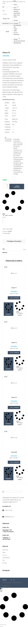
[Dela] (3, 624)
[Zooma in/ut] (0, 624)
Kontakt (4, 563)
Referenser (5, 550)
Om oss (4, 555)
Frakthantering (6, 557)
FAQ (3, 10)
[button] (8, 309)
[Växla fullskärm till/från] (2, 624)
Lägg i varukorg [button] (14, 297)
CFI (9, 233)
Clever (10, 231)
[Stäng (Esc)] (5, 624)
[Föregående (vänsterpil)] (0, 626)
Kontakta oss (5, 586)
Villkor (4, 552)
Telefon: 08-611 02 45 (8, 1)
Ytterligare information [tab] (14, 241)
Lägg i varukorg (17, 186)
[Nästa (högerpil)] (2, 626)
